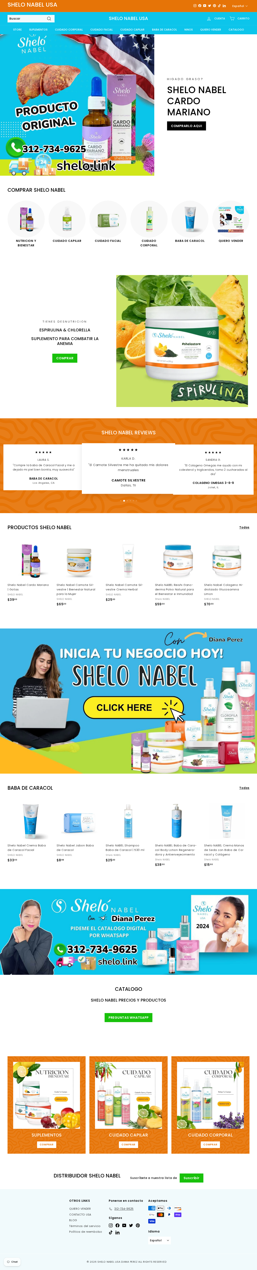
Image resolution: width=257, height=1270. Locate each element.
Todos (244, 527)
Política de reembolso (85, 1232)
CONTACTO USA (80, 1214)
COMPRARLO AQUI (186, 126)
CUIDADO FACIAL (101, 29)
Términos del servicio (85, 1226)
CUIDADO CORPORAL (69, 29)
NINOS (188, 29)
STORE (17, 29)
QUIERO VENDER (210, 29)
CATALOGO (236, 29)
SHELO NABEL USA (128, 18)
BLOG (73, 1220)
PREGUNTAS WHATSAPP (129, 1017)
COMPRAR (64, 358)
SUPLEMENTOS (38, 29)
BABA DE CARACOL (164, 29)
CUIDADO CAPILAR (132, 29)
